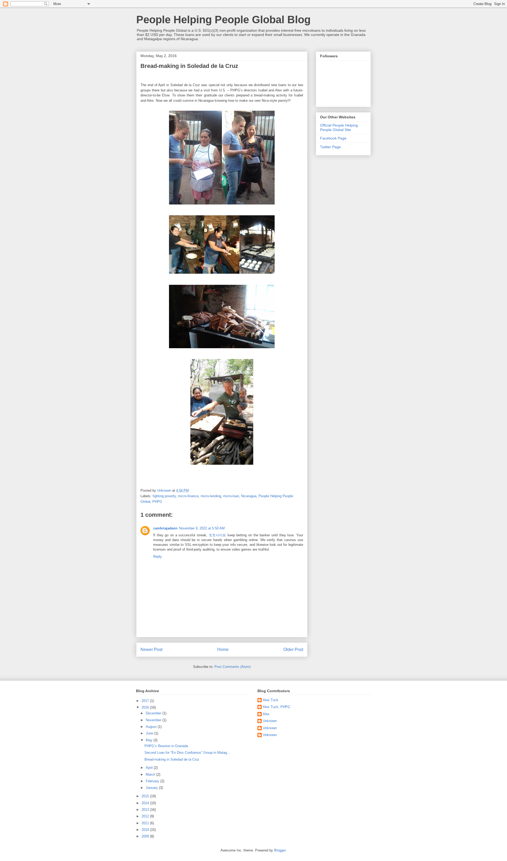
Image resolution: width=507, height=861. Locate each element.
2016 (146, 707)
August (152, 727)
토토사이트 (217, 535)
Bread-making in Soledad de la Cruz (171, 759)
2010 (146, 830)
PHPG (157, 502)
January (152, 788)
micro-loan (231, 496)
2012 (146, 816)
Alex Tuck (270, 700)
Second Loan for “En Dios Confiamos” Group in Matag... (187, 753)
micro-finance (188, 496)
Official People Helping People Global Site (339, 127)
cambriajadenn (165, 528)
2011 (146, 823)
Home (223, 649)
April (150, 768)
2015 (146, 796)
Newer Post (151, 649)
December (154, 713)
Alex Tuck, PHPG (276, 707)
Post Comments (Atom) (232, 667)
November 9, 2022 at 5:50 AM (202, 528)
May (149, 740)
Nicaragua (248, 496)
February (153, 781)
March (151, 774)
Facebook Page (333, 138)
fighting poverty (164, 496)
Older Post (293, 649)
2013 (146, 810)
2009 (146, 836)
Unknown (270, 721)
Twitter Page (330, 147)
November (154, 720)
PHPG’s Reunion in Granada (166, 746)
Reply (157, 557)
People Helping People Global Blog (223, 19)
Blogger (279, 850)
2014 (146, 803)
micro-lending (211, 496)
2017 (146, 701)
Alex (266, 714)
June (150, 733)
